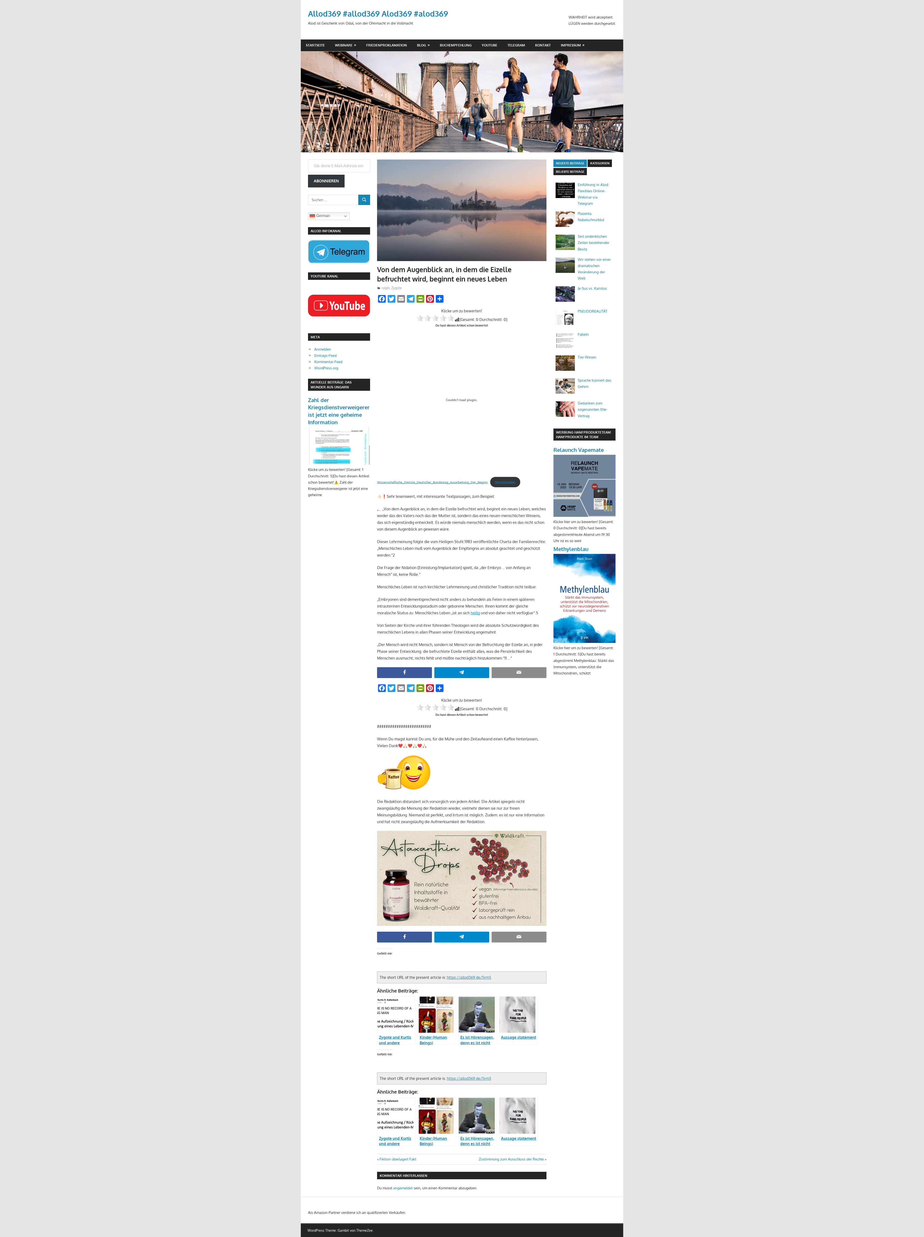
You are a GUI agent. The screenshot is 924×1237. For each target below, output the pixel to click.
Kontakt (543, 45)
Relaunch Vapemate (578, 449)
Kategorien (600, 163)
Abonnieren (326, 181)
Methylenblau (571, 548)
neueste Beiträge (570, 163)
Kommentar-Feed (328, 361)
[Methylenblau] (584, 641)
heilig (475, 612)
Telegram (516, 45)
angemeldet (403, 1188)
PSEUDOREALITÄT (592, 311)
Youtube (489, 45)
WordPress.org (326, 368)
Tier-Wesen (587, 357)
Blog (421, 45)
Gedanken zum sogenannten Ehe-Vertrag (592, 409)
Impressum (571, 45)
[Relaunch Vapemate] (584, 515)
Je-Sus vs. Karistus (592, 288)
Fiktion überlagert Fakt (397, 1159)
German (322, 216)
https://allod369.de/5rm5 (469, 977)
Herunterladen (505, 482)
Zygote (396, 288)
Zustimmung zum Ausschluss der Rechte (511, 1159)
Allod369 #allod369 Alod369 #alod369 (378, 14)
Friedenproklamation (386, 45)
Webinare (344, 45)
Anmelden (322, 349)
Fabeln (583, 334)
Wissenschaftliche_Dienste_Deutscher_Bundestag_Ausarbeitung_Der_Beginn (432, 482)
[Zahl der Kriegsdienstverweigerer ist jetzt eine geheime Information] (339, 463)
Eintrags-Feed (325, 355)
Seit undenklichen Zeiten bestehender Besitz (593, 242)
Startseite (315, 45)
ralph (386, 288)
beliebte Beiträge (570, 171)
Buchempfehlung (456, 45)
